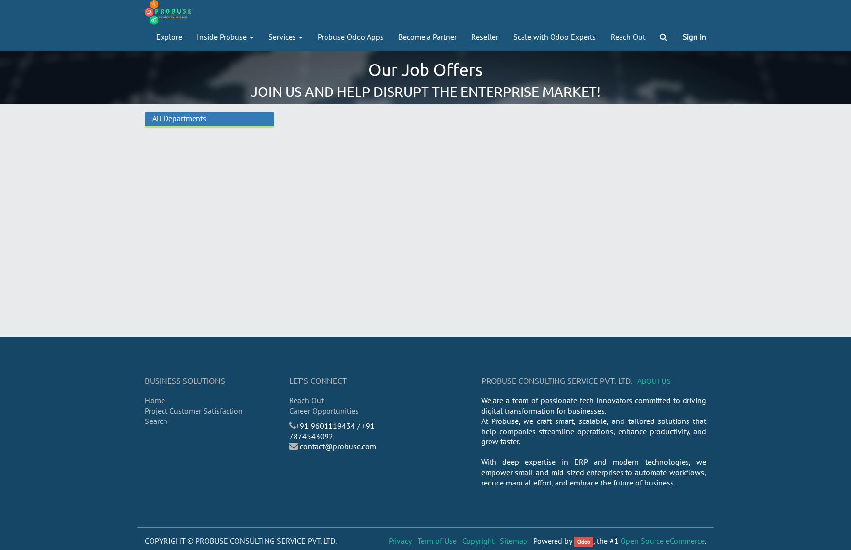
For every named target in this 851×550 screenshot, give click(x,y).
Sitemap (513, 541)
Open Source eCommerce (663, 541)
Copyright (478, 541)
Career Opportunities (324, 411)
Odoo (583, 541)
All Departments (179, 118)
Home (155, 400)
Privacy (400, 541)
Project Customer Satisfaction (194, 411)
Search (156, 421)
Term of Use (437, 541)
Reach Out (306, 400)
